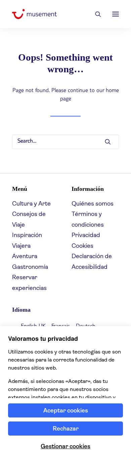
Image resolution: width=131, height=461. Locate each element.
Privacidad (86, 235)
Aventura (24, 256)
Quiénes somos (93, 203)
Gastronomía (30, 266)
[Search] (95, 14)
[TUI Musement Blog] (34, 14)
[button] (115, 14)
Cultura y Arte (31, 203)
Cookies (82, 245)
